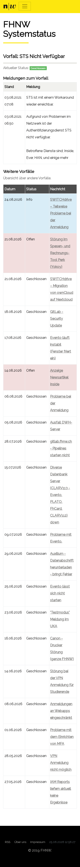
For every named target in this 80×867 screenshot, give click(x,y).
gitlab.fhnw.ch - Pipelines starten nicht (61, 448)
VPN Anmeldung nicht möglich (60, 763)
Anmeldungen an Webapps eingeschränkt (61, 711)
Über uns (20, 842)
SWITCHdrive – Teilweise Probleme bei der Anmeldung (61, 213)
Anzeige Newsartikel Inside (59, 377)
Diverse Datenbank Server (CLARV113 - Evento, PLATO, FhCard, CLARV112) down (60, 494)
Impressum (37, 842)
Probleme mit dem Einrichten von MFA (62, 737)
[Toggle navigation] (25, 6)
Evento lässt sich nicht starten (60, 593)
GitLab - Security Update (56, 318)
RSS (7, 842)
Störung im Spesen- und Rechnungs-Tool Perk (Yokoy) (60, 253)
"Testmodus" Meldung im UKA (60, 619)
